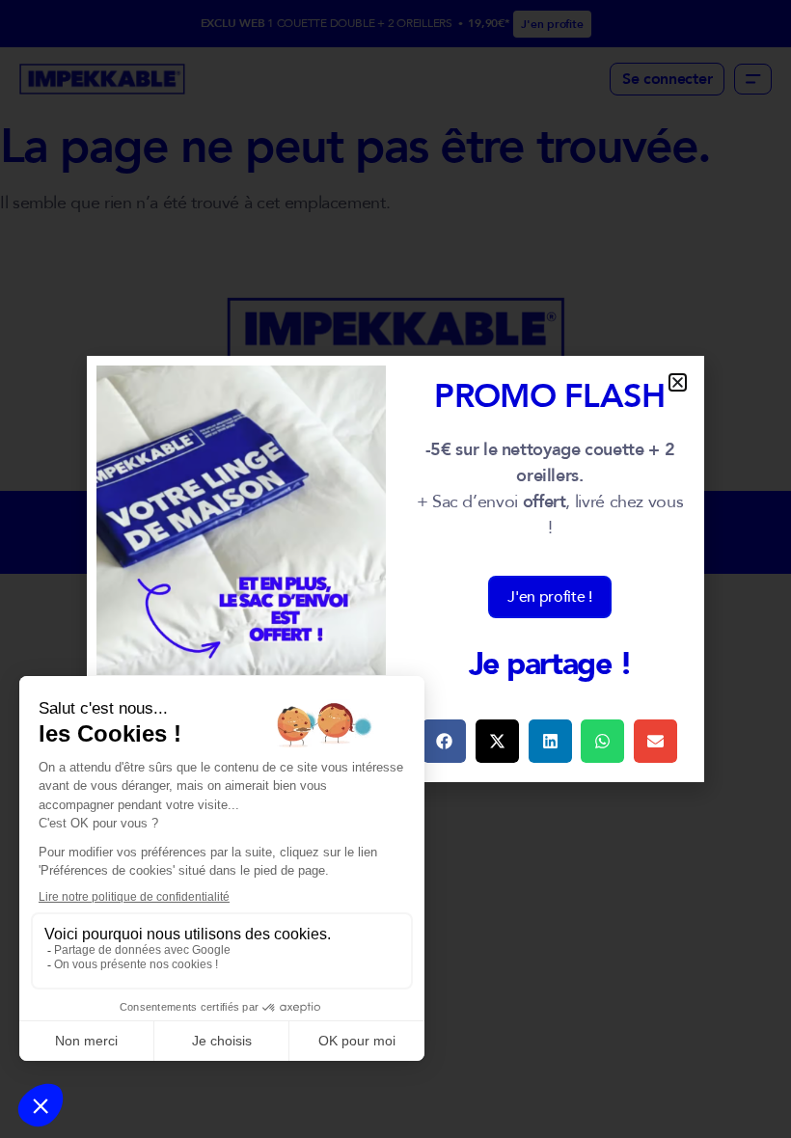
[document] (395, 569)
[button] (677, 382)
